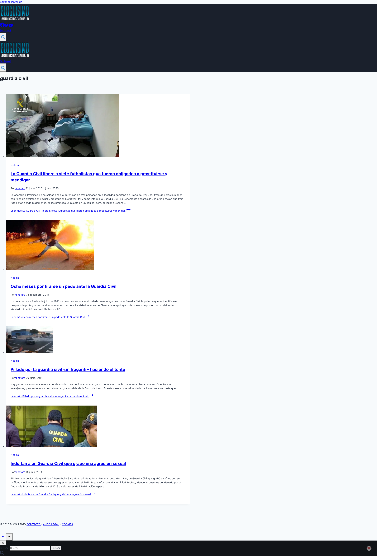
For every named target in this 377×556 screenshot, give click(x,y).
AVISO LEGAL (51, 524)
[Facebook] (2, 26)
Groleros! (5, 30)
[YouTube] (11, 26)
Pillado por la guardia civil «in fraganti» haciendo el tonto (68, 369)
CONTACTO (34, 524)
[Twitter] (7, 26)
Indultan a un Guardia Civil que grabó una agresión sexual (68, 463)
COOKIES (67, 524)
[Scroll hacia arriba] (3, 537)
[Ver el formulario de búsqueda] (3, 37)
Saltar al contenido (11, 1)
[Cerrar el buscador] (3, 543)
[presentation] (98, 126)
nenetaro (20, 188)
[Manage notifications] (369, 548)
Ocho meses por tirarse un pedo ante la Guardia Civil (63, 286)
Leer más (69, 210)
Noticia (15, 165)
